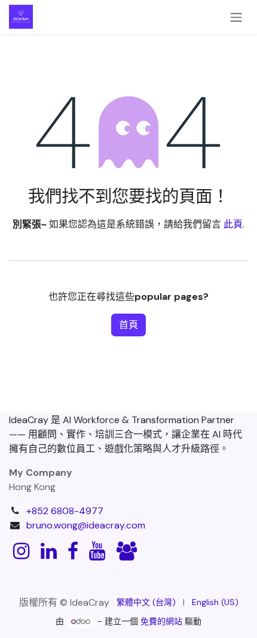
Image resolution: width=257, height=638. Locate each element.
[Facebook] (73, 551)
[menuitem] (146, 602)
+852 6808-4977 (64, 511)
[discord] (126, 551)
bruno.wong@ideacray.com (85, 525)
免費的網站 (161, 621)
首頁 (128, 324)
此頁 (233, 224)
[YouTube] (97, 551)
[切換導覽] (236, 17)
